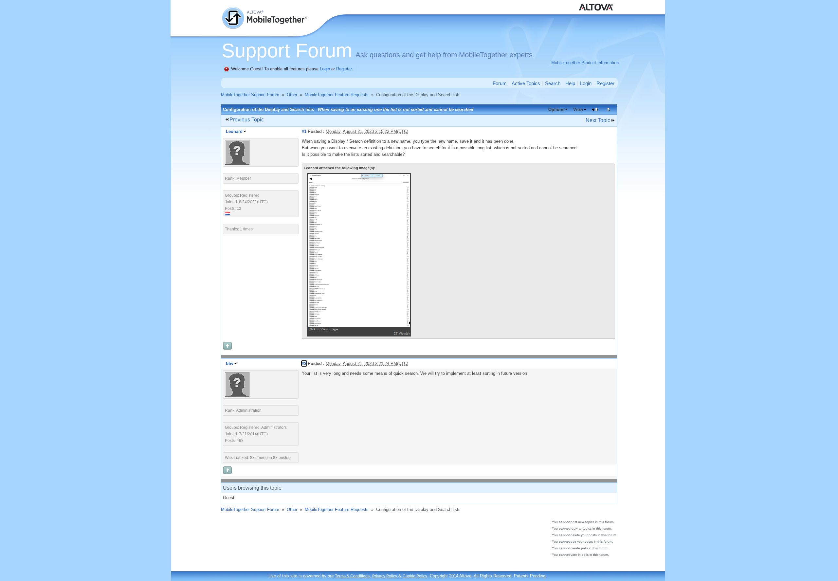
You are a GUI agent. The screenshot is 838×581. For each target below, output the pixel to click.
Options (556, 109)
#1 (304, 131)
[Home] (265, 10)
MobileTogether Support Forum (250, 94)
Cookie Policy (415, 576)
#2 (304, 363)
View (578, 109)
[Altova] (597, 3)
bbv (229, 363)
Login (325, 68)
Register (344, 68)
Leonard (234, 131)
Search (552, 83)
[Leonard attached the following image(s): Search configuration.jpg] (359, 335)
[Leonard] (237, 163)
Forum (500, 83)
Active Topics (526, 83)
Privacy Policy (384, 576)
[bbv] (237, 395)
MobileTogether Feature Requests (337, 94)
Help (570, 83)
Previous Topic (246, 119)
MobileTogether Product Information (585, 62)
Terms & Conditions (352, 576)
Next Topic (598, 120)
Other (292, 94)
